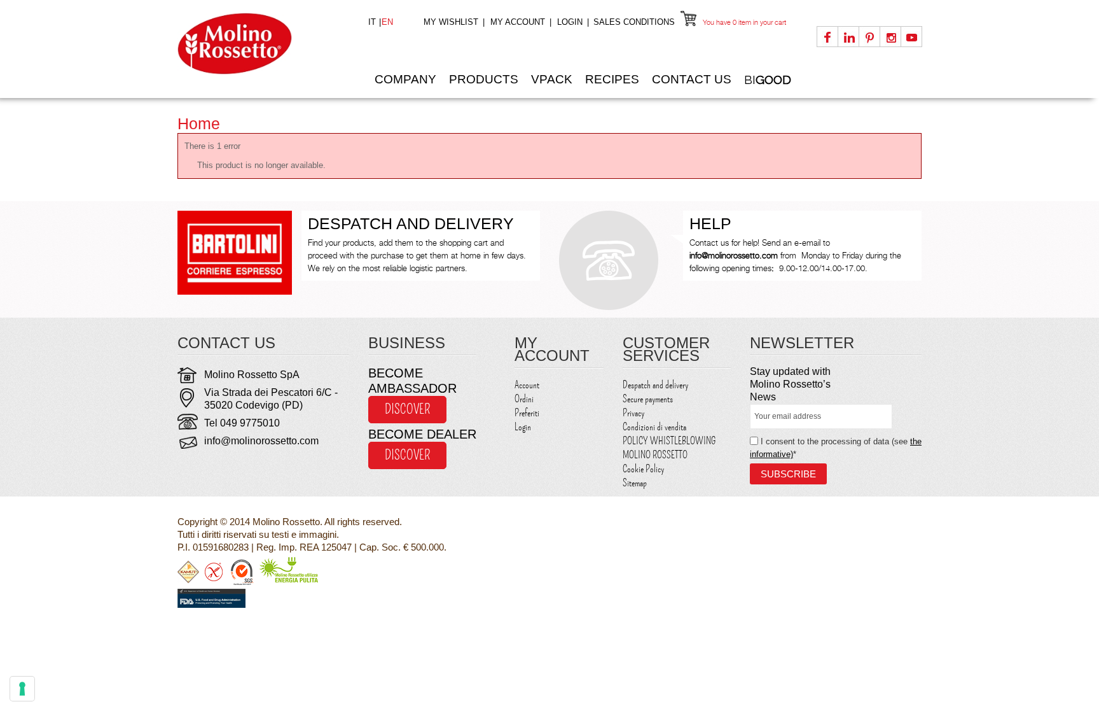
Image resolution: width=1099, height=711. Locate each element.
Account (527, 385)
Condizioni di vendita (654, 427)
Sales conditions (634, 22)
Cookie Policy (643, 469)
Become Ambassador (412, 380)
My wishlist (451, 22)
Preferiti (527, 413)
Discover (407, 409)
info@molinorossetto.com (261, 440)
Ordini (524, 399)
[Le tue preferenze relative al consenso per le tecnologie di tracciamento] (22, 689)
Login (570, 22)
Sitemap (635, 483)
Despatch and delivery (655, 385)
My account (517, 22)
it (373, 22)
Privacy (633, 413)
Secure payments (648, 399)
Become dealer (422, 434)
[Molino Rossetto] (263, 43)
